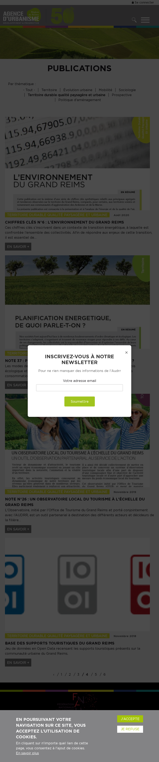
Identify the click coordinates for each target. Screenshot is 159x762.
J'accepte (130, 719)
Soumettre (80, 401)
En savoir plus (27, 753)
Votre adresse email (79, 381)
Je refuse (130, 729)
